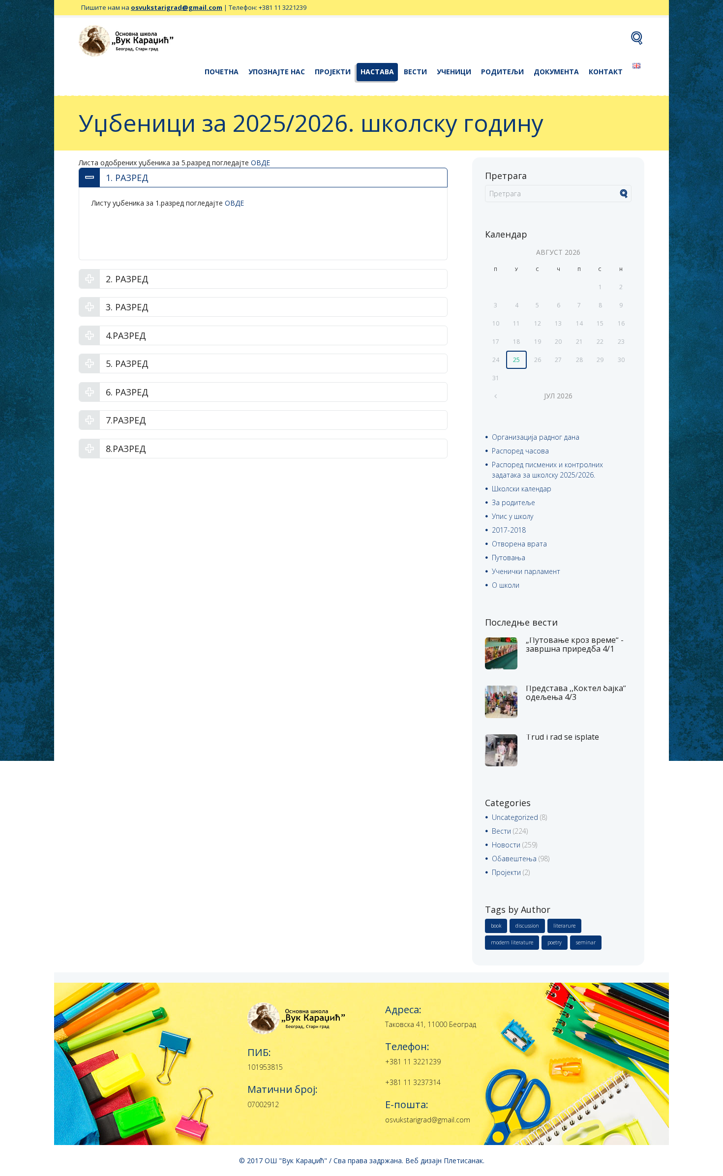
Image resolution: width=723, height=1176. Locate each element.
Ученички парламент (526, 571)
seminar (586, 942)
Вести (415, 71)
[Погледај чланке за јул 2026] (495, 396)
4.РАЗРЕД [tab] (126, 335)
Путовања (508, 557)
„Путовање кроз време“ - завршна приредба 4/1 (575, 644)
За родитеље (513, 502)
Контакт (606, 71)
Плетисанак (463, 1160)
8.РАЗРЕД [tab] (126, 448)
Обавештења (514, 858)
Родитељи (502, 71)
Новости (506, 844)
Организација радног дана (535, 437)
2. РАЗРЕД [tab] (127, 279)
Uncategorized (515, 817)
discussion (527, 925)
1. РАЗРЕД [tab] (127, 177)
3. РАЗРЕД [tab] (127, 307)
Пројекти (333, 71)
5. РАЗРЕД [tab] (127, 363)
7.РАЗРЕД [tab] (126, 420)
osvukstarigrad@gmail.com (176, 7)
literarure (564, 925)
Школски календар (521, 488)
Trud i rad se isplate (562, 736)
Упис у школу (512, 516)
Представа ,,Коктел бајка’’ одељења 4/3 (576, 692)
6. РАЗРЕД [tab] (127, 392)
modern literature (512, 942)
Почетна (222, 71)
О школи (505, 585)
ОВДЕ (260, 162)
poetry (554, 942)
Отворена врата (519, 543)
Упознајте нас (276, 71)
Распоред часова (520, 450)
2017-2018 (509, 530)
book (496, 925)
